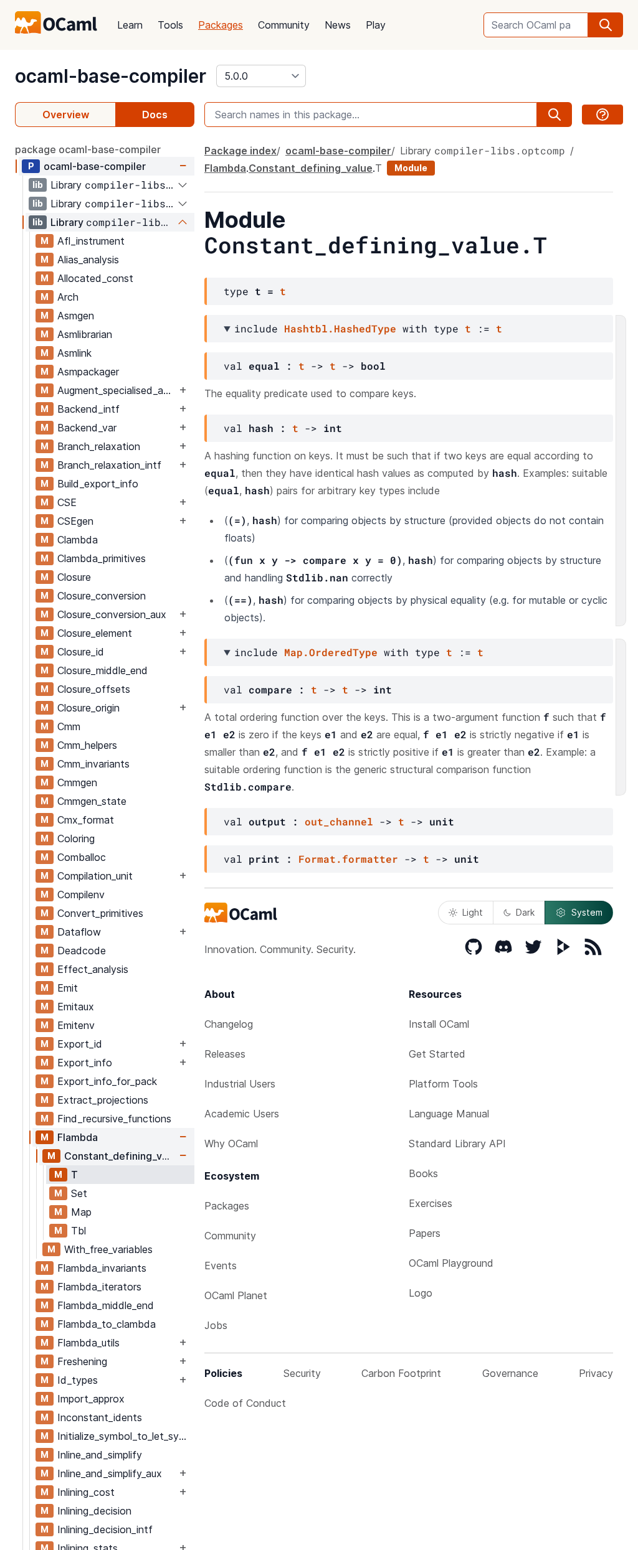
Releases (224, 1054)
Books (423, 1173)
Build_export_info (97, 483)
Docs (155, 114)
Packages (220, 25)
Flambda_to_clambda (106, 1324)
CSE (67, 502)
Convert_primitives (100, 913)
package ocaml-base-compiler (88, 149)
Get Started (437, 1054)
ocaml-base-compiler (110, 76)
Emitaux (75, 1006)
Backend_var (87, 427)
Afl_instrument (91, 241)
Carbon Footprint (401, 1373)
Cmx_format (85, 820)
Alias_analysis (88, 259)
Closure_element (94, 633)
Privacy (596, 1373)
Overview (65, 114)
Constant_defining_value (120, 1156)
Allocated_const (95, 278)
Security (302, 1373)
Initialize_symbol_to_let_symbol (125, 1436)
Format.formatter (348, 858)
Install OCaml (439, 1024)
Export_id (79, 1044)
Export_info (84, 1062)
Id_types (77, 1380)
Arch (68, 297)
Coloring (76, 838)
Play (376, 25)
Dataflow (79, 932)
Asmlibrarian (84, 334)
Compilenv (81, 894)
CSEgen (75, 521)
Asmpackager (88, 371)
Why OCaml (231, 1143)
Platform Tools (443, 1084)
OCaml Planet (235, 1295)
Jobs (215, 1325)
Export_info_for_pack (107, 1081)
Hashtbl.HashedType (340, 328)
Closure (74, 577)
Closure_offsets (93, 689)
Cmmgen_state (91, 801)
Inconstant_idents (99, 1417)
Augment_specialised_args (116, 390)
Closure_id (80, 652)
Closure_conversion (101, 595)
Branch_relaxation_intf (109, 465)
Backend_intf (88, 409)
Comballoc (81, 857)
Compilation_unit (95, 876)
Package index (240, 150)
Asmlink (74, 353)
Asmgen (75, 315)
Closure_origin (88, 708)
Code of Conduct (245, 1403)
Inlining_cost (86, 1492)
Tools (170, 25)
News (338, 25)
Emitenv (76, 1025)
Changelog (228, 1024)
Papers (424, 1233)
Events (220, 1265)
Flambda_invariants (101, 1268)
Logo (420, 1293)
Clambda (77, 539)
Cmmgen (77, 782)
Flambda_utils (88, 1342)
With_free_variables (108, 1249)
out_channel (339, 821)
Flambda (77, 1137)
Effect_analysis (92, 969)
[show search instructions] (602, 114)
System (586, 912)
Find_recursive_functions (114, 1118)
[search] (605, 24)
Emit (67, 988)
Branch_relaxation (98, 446)
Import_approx (91, 1399)
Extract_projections (102, 1100)
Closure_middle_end (102, 670)
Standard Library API (457, 1143)
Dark (525, 912)
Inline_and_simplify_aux (109, 1473)
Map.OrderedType (331, 652)
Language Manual (449, 1113)
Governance (510, 1373)
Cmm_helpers (87, 745)
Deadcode (81, 950)
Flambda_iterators (99, 1286)
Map (81, 1212)
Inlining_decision (94, 1511)
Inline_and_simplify (99, 1455)
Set (79, 1193)
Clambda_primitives (101, 558)
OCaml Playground (451, 1263)
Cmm (68, 726)
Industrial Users (239, 1084)
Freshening (82, 1361)
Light (472, 912)
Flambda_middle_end (105, 1305)
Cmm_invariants (93, 764)
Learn (130, 25)
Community (284, 25)
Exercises (430, 1203)
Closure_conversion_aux (111, 614)
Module (410, 167)
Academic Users (241, 1113)
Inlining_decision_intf (105, 1529)
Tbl (78, 1230)
